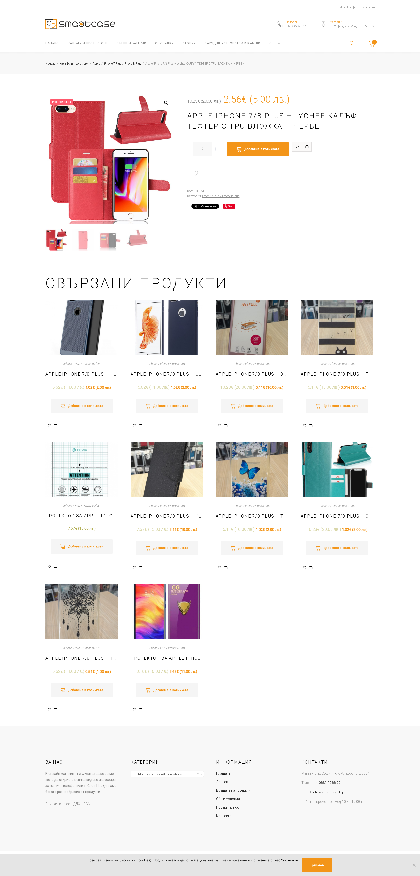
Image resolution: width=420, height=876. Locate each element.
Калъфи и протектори (88, 43)
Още (273, 43)
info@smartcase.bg (327, 792)
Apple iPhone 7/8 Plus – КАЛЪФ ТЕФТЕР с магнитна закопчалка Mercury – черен (167, 516)
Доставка (224, 782)
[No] (413, 865)
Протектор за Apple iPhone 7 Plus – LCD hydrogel (81, 515)
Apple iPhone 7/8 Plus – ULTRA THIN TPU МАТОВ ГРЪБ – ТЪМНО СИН (167, 374)
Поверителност (228, 807)
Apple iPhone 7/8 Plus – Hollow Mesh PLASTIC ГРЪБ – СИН (81, 374)
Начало (52, 43)
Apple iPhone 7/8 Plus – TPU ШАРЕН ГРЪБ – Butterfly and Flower (252, 516)
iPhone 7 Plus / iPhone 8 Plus (122, 63)
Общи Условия (228, 799)
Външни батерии (132, 43)
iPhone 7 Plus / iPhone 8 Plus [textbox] (166, 774)
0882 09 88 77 (296, 26)
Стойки (189, 43)
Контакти (369, 7)
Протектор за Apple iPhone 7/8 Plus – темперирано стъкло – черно (167, 658)
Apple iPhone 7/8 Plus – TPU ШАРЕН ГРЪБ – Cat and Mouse (337, 374)
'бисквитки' (289, 860)
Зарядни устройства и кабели (232, 43)
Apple (96, 63)
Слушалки (164, 43)
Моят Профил (348, 7)
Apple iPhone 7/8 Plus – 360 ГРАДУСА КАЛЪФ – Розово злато (252, 374)
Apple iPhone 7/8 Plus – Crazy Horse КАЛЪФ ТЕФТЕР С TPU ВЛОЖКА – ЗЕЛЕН (337, 516)
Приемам (316, 865)
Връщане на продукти (233, 790)
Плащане (223, 773)
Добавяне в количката (261, 149)
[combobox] (167, 774)
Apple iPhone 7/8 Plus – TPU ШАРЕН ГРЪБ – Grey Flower (81, 658)
